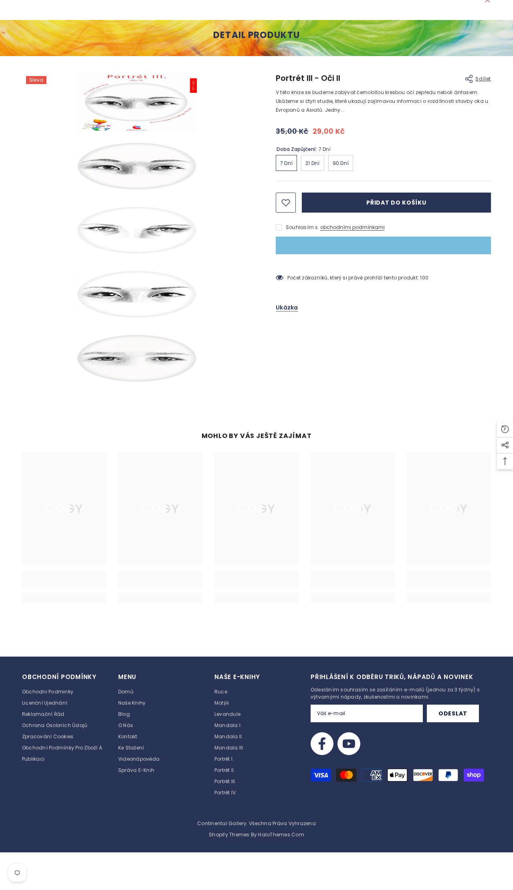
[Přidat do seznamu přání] (286, 203)
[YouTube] (348, 743)
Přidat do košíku (396, 203)
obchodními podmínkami (352, 227)
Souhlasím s (302, 227)
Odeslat (452, 713)
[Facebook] (322, 743)
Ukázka (287, 307)
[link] (64, 584)
